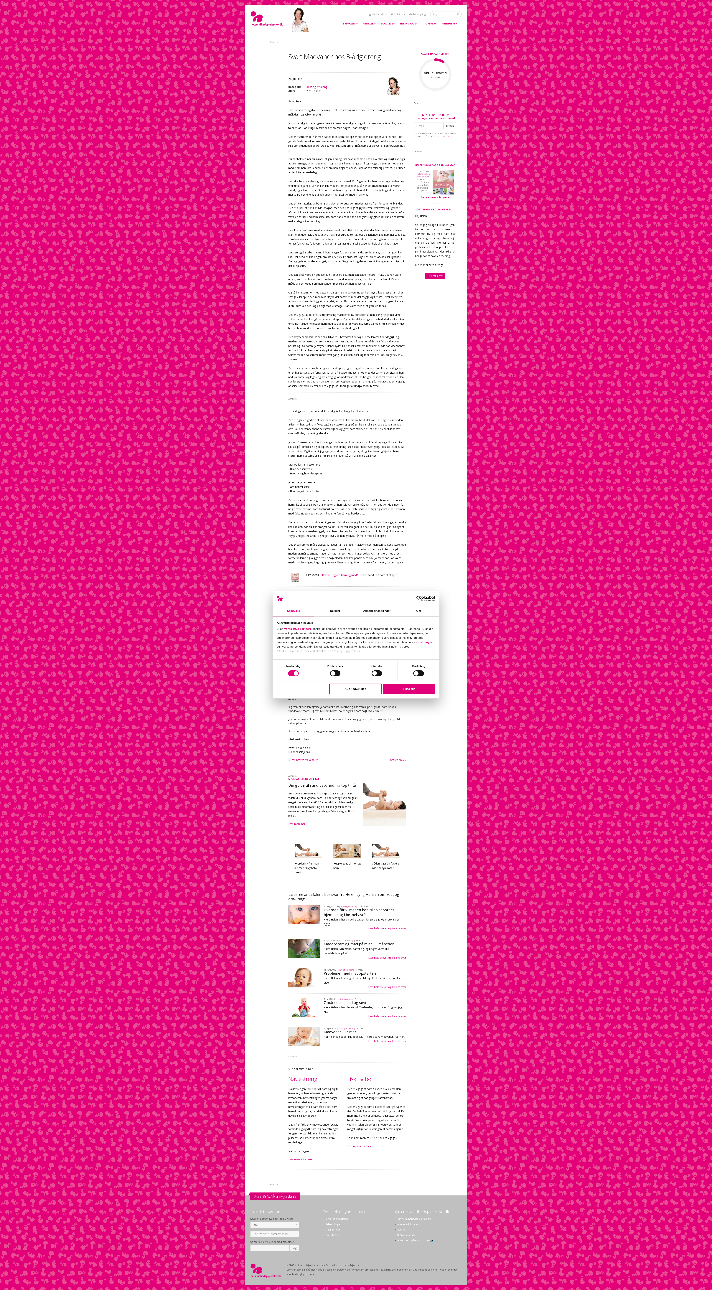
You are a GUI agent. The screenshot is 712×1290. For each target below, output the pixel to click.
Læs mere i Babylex (300, 1159)
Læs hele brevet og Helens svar (387, 928)
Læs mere (446, 136)
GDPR (397, 14)
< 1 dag (435, 77)
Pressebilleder (333, 1229)
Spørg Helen (332, 1235)
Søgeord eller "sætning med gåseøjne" (272, 1241)
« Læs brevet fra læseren (303, 760)
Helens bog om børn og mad (435, 165)
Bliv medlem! (435, 276)
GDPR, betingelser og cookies (414, 1240)
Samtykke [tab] (293, 610)
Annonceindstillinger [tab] (377, 610)
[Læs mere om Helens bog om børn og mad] (295, 577)
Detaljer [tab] (335, 610)
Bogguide (387, 23)
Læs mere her (296, 824)
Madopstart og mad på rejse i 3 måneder (359, 943)
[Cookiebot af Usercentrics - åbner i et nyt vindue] (419, 598)
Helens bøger (409, 23)
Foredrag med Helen (336, 1218)
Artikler (368, 23)
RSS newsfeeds (406, 1235)
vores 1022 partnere (298, 628)
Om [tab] (418, 610)
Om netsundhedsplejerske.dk (414, 1218)
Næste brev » (398, 760)
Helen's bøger (333, 1224)
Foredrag (430, 23)
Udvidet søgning (417, 14)
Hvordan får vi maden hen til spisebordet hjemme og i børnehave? (359, 912)
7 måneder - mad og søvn (345, 1002)
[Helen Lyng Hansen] (393, 86)
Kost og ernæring (316, 87)
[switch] (335, 673)
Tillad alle (409, 688)
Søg (294, 1248)
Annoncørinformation (409, 1224)
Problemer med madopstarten (350, 973)
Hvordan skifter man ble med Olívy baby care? (306, 868)
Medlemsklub (379, 14)
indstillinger (424, 642)
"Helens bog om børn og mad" (339, 575)
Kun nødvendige (355, 688)
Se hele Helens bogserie (435, 197)
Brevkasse (349, 23)
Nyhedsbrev (449, 23)
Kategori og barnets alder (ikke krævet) (271, 1218)
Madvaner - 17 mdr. (340, 1031)
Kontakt (401, 1229)
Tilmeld (450, 125)
